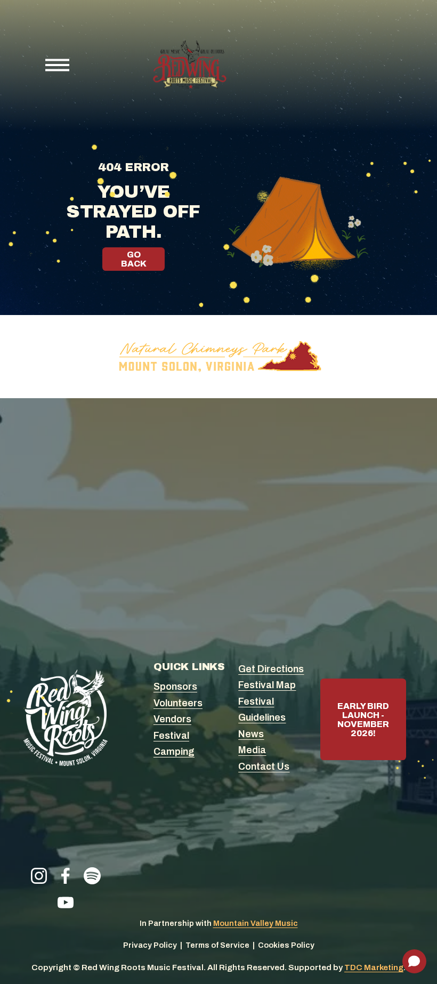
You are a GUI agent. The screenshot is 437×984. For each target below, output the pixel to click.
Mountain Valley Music (255, 923)
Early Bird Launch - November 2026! (363, 719)
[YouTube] (65, 902)
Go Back (134, 259)
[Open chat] (414, 961)
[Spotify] (92, 875)
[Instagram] (38, 875)
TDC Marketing (373, 967)
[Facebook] (65, 875)
